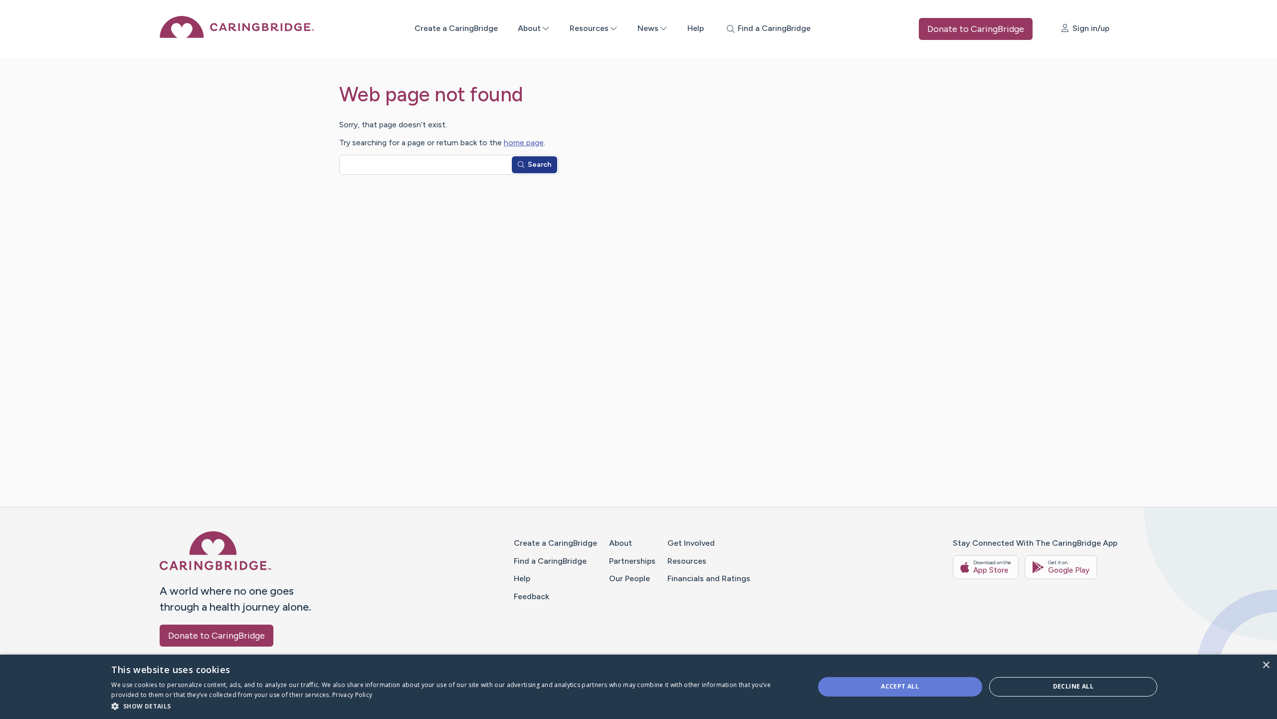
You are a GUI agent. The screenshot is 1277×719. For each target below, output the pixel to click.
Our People (629, 578)
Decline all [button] (1073, 686)
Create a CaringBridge (456, 28)
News (648, 28)
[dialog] (638, 687)
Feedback (531, 596)
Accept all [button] (900, 686)
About (529, 28)
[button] (452, 706)
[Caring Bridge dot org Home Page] (237, 35)
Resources (589, 28)
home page (524, 142)
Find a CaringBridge (550, 561)
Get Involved (691, 543)
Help (695, 28)
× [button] (1266, 665)
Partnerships (632, 561)
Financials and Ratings (708, 578)
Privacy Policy (352, 695)
